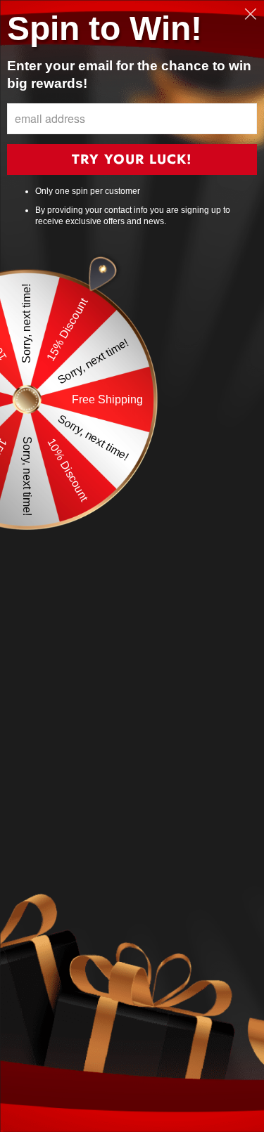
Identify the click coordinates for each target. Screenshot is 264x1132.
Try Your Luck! (132, 159)
